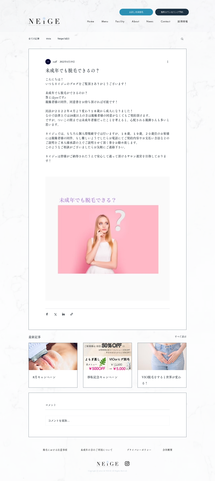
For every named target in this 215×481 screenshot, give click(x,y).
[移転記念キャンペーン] (107, 356)
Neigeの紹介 (64, 38)
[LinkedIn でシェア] (63, 314)
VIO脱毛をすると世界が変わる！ (161, 380)
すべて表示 (180, 336)
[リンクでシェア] (71, 314)
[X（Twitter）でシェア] (55, 314)
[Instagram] (127, 464)
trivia (48, 38)
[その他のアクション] (168, 62)
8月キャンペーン (44, 377)
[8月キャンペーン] (53, 356)
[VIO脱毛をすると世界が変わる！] (162, 356)
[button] (182, 38)
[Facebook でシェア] (47, 314)
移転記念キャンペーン (102, 377)
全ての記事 (34, 38)
